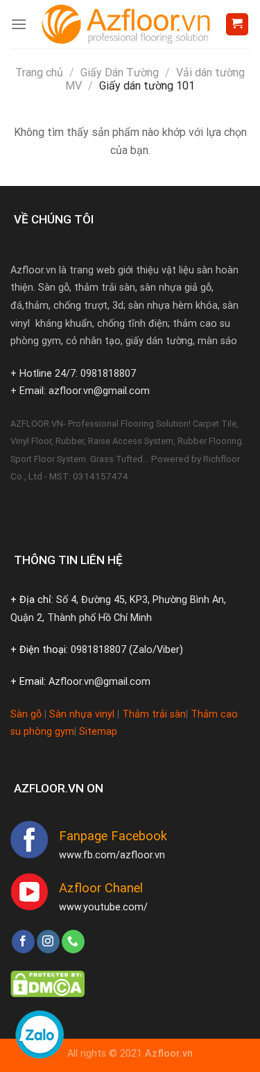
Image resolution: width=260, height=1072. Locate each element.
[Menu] (18, 24)
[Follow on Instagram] (48, 941)
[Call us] (73, 941)
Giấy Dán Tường (119, 72)
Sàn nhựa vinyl (81, 714)
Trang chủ (39, 72)
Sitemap (98, 732)
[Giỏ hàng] (237, 24)
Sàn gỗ (26, 714)
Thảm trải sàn (154, 714)
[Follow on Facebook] (23, 941)
